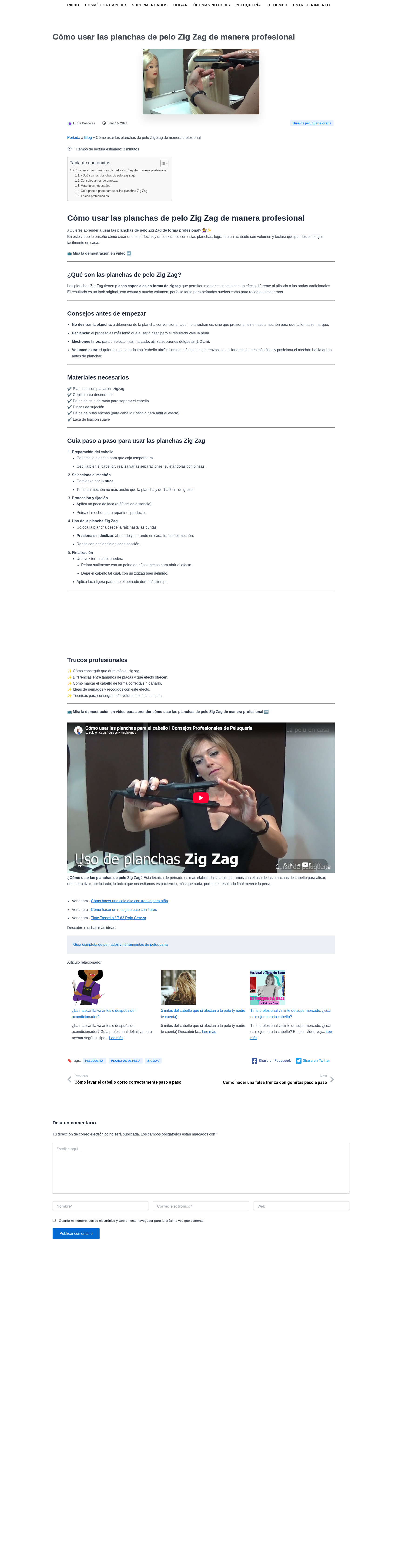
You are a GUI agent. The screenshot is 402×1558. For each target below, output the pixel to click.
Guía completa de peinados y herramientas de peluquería (120, 944)
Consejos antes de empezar (99, 180)
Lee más (116, 1038)
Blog (88, 138)
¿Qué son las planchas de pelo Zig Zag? (108, 175)
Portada (73, 138)
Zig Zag (153, 1060)
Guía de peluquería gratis (312, 123)
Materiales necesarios (95, 185)
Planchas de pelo (125, 1060)
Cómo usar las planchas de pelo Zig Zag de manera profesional (120, 170)
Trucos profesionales (95, 196)
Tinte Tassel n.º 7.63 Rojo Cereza (118, 918)
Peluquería (94, 1060)
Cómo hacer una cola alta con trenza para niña (129, 901)
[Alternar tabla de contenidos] (162, 163)
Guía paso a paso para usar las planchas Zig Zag (114, 191)
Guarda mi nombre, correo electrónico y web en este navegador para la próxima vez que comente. (131, 1220)
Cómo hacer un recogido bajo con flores (124, 910)
